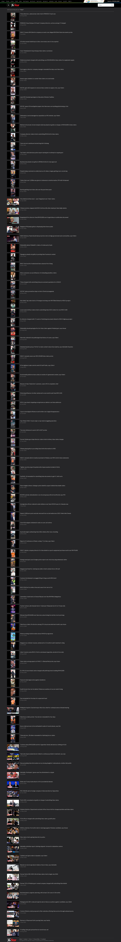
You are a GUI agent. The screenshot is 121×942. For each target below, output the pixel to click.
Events (12, 1)
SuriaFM (65, 1)
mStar (20, 1)
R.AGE (16, 1)
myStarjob (51, 1)
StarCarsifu (39, 1)
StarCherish (32, 1)
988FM (69, 1)
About (20, 939)
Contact (25, 939)
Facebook (43, 939)
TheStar (7, 1)
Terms (30, 939)
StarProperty (26, 1)
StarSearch (45, 1)
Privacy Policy (37, 939)
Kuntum (60, 1)
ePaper (3, 1)
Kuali (56, 1)
